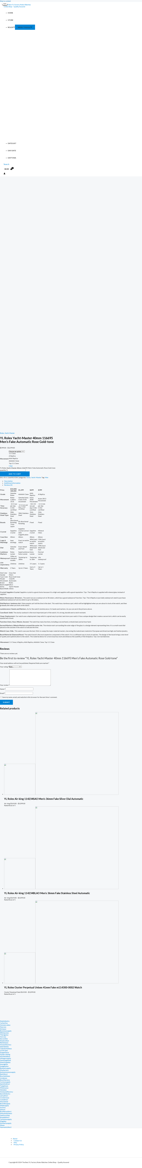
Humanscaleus (5, 1025)
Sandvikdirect (5, 1084)
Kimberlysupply (5, 1123)
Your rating (4, 667)
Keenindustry (4, 1021)
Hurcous (3, 1037)
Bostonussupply (5, 1031)
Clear (11, 466)
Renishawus (4, 1043)
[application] (14, 27)
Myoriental (4, 1102)
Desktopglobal (5, 1060)
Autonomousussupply (7, 1072)
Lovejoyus (3, 1078)
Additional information (12, 483)
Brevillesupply (5, 1104)
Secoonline (4, 1039)
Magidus (3, 1121)
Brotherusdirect (5, 1111)
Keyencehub (4, 1041)
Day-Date (12, 150)
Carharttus (4, 1023)
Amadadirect (4, 1117)
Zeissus (2, 1109)
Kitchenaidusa (5, 1056)
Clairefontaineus (6, 1048)
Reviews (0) (8, 485)
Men (46, 477)
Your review (4, 685)
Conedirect (4, 1100)
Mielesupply (4, 1105)
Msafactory (4, 1070)
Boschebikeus (5, 1076)
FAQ (15, 1142)
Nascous (3, 1027)
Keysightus (4, 1064)
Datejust (12, 143)
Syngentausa (4, 1052)
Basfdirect (4, 1074)
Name (2, 689)
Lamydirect (4, 1096)
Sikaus (2, 1125)
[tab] (66, 481)
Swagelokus (4, 1066)
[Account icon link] (4, 174)
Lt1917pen (4, 1050)
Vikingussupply (5, 1058)
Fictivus (3, 1107)
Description (8, 481)
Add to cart (15, 474)
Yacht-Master (10, 433)
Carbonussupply (6, 1119)
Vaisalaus (3, 1090)
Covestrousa (4, 1098)
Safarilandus (4, 1047)
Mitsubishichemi (6, 1113)
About (15, 1139)
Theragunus (4, 1035)
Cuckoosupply (5, 1082)
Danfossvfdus (5, 1115)
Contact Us (18, 1141)
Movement (4, 459)
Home (10, 13)
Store (10, 20)
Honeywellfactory (6, 1092)
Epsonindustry (5, 1094)
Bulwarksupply (5, 1068)
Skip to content (5, 1)
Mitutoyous (4, 1088)
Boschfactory (5, 1080)
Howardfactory (5, 1045)
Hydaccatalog (5, 1054)
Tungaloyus (4, 1086)
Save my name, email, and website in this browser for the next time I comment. (29, 697)
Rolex (10, 27)
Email (2, 693)
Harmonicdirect (5, 1127)
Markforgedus (5, 1062)
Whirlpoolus (4, 1033)
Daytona (12, 158)
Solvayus (3, 1029)
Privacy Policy (19, 1144)
